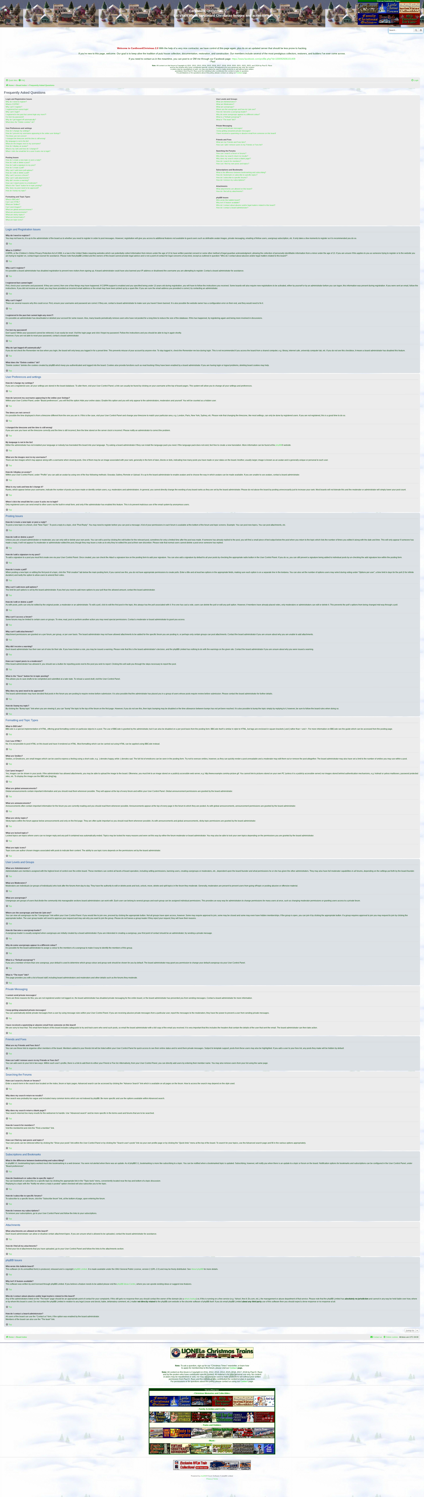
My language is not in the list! (17, 141)
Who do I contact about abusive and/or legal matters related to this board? (245, 205)
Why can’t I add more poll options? (19, 170)
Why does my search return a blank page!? (233, 158)
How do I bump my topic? (16, 191)
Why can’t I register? (14, 107)
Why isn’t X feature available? (228, 203)
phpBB (279, 445)
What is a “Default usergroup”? (228, 117)
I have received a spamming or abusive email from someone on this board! (246, 133)
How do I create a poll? (15, 168)
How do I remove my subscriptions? (230, 180)
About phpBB (197, 1269)
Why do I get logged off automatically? (21, 120)
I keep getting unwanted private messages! (233, 131)
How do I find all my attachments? (229, 191)
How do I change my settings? (18, 131)
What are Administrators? (226, 102)
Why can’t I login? (13, 112)
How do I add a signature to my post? (21, 165)
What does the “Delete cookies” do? (20, 122)
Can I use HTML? (13, 202)
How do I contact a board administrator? (232, 208)
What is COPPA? (12, 104)
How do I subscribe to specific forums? (231, 178)
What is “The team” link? (226, 120)
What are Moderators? (225, 104)
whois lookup (190, 1299)
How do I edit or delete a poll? (17, 173)
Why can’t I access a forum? (17, 175)
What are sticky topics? (15, 215)
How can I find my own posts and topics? (232, 164)
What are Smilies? (13, 204)
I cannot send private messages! (229, 128)
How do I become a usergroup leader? (231, 112)
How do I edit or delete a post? (18, 162)
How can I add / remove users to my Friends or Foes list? (239, 145)
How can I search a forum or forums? (231, 153)
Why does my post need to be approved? (22, 188)
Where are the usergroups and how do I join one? (236, 109)
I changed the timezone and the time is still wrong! (25, 138)
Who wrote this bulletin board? (228, 200)
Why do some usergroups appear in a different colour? (238, 114)
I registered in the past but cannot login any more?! (26, 114)
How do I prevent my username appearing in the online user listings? (33, 133)
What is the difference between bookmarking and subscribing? (241, 172)
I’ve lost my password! (15, 117)
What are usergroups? (225, 107)
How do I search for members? (228, 161)
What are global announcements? (19, 209)
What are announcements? (16, 212)
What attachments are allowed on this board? (234, 189)
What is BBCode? (13, 199)
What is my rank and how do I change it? (22, 149)
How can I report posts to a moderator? (21, 183)
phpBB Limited (80, 1269)
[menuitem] (21, 80)
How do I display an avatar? (17, 146)
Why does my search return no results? (232, 156)
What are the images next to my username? (23, 144)
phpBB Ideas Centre (126, 1284)
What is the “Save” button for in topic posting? (24, 185)
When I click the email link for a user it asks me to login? (28, 151)
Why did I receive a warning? (17, 180)
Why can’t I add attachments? (17, 178)
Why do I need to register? (16, 102)
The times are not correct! (16, 136)
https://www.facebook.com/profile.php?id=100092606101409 (263, 58)
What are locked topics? (15, 217)
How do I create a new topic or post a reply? (23, 160)
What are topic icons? (14, 220)
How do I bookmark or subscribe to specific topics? (236, 175)
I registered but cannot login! (17, 109)
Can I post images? (13, 207)
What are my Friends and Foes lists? (231, 142)
